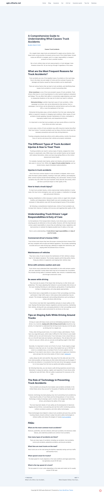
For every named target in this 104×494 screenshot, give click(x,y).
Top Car (86, 3)
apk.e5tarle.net (13, 3)
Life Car (68, 3)
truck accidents (66, 417)
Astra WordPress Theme (66, 490)
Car (62, 3)
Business (94, 3)
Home (44, 3)
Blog (49, 3)
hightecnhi (68, 354)
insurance (56, 3)
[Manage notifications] (100, 490)
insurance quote (77, 3)
